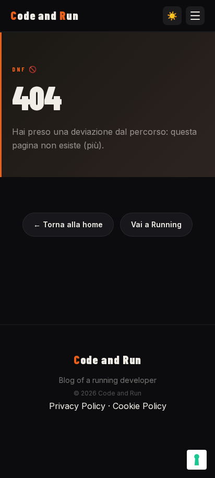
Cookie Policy (139, 406)
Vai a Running (156, 224)
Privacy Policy (77, 406)
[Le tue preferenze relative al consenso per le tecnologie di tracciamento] (197, 460)
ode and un (44, 15)
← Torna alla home (68, 224)
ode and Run (108, 359)
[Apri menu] (195, 15)
